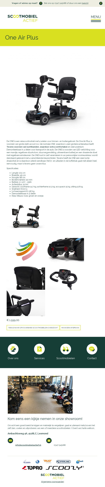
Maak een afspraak (70, 328)
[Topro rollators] (32, 469)
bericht (85, 3)
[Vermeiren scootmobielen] (37, 463)
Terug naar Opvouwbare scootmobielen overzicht (33, 328)
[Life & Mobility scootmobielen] (26, 463)
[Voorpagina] (19, 21)
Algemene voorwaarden (52, 481)
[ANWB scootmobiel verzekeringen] (79, 463)
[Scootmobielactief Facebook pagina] (100, 3)
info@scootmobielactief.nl (28, 445)
